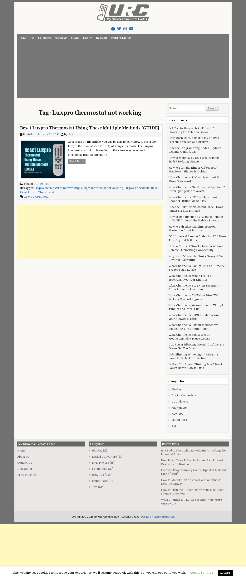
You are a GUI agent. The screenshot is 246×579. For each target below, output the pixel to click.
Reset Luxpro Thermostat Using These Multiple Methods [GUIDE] (89, 128)
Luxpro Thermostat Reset (141, 188)
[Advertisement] (123, 69)
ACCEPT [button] (225, 572)
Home (24, 38)
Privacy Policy (27, 474)
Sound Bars (61, 38)
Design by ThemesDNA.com (158, 516)
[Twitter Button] (119, 29)
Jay (70, 134)
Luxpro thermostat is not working (57, 188)
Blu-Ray (75, 38)
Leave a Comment (36, 196)
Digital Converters (121, 38)
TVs (32, 38)
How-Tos (87, 38)
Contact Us (24, 462)
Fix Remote (101, 38)
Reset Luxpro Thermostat (37, 192)
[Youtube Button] (131, 29)
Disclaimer (24, 468)
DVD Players (44, 38)
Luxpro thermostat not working (102, 188)
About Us (23, 456)
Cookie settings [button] (201, 572)
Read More (77, 162)
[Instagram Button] (125, 29)
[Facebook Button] (113, 29)
